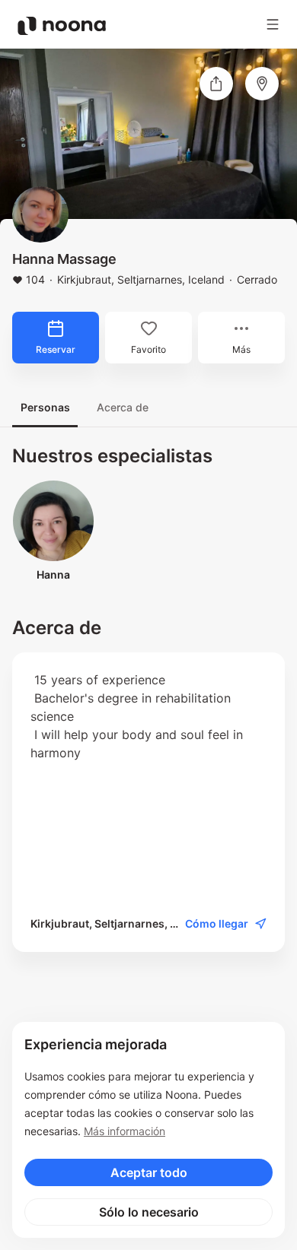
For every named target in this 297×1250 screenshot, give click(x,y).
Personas (45, 407)
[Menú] (272, 24)
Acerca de (122, 407)
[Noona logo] (61, 26)
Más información (124, 1131)
